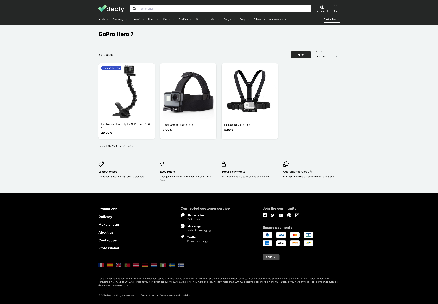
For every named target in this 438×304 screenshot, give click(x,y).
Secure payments (233, 171)
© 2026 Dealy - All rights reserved (116, 295)
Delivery (105, 217)
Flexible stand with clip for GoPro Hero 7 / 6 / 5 (126, 126)
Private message (198, 241)
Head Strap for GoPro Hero (178, 124)
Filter (301, 54)
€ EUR (269, 257)
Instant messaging (199, 230)
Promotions (107, 209)
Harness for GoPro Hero (237, 124)
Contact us (107, 240)
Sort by (319, 51)
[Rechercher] (134, 8)
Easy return (168, 171)
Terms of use (148, 295)
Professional (108, 248)
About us (105, 232)
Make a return (109, 225)
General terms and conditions (176, 295)
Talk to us (193, 219)
